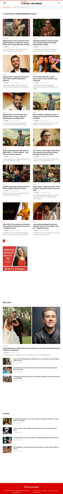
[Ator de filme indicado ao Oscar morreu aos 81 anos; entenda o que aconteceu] (46, 63)
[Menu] (5, 3)
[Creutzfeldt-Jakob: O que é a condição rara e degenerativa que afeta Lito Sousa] (7, 440)
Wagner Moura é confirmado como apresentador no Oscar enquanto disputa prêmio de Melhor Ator (15, 116)
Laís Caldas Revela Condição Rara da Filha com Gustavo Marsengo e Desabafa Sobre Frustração (35, 368)
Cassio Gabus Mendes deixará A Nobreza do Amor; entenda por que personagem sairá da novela (36, 359)
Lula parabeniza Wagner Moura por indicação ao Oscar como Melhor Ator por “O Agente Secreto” (46, 226)
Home (14, 7)
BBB (4, 184)
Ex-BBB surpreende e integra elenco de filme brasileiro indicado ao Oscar (16, 187)
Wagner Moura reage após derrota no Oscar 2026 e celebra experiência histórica (16, 78)
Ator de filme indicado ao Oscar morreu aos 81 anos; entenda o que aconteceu (45, 78)
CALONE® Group (9, 490)
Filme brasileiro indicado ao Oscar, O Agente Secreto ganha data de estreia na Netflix (46, 116)
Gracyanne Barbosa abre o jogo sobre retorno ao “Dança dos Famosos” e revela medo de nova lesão (35, 419)
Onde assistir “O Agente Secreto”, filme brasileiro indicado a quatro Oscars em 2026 (46, 188)
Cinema (34, 38)
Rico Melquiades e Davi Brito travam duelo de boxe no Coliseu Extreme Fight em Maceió (36, 448)
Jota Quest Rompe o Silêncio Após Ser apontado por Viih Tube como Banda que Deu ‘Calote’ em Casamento (31, 349)
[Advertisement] (31, 286)
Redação (6, 46)
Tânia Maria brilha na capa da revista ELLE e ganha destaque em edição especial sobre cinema (45, 42)
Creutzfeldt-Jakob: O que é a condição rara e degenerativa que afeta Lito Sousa (35, 437)
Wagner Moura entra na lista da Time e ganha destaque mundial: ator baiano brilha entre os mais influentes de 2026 (16, 42)
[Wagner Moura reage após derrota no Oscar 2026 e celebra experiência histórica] (16, 63)
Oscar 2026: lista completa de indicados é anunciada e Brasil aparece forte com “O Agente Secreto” (16, 226)
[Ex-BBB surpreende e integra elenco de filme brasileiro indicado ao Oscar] (16, 173)
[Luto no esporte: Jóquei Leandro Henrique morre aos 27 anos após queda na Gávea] (7, 430)
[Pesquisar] (58, 3)
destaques (5, 38)
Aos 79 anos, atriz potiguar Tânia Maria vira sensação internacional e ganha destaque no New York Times (46, 152)
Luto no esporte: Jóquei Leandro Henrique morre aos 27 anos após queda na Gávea (35, 429)
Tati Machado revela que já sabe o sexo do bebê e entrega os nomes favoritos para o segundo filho (36, 377)
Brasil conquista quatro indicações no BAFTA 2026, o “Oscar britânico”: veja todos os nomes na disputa (16, 152)
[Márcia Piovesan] (31, 3)
